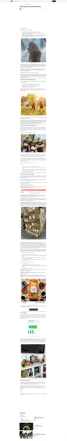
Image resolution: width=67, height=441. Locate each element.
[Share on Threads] (45, 8)
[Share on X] (44, 8)
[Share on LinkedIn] (46, 8)
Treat (42, 74)
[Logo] (11, 1)
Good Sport (22, 81)
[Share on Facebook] (42, 8)
